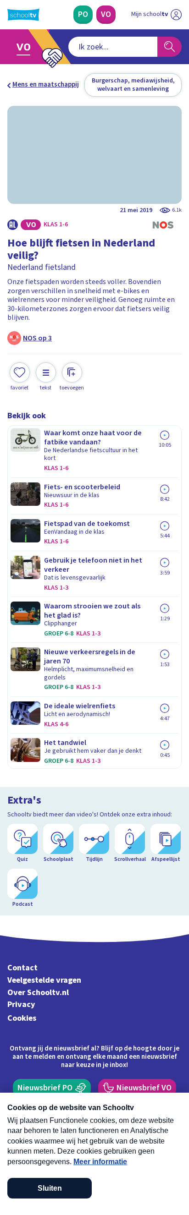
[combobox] (112, 47)
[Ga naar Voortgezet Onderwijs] (26, 46)
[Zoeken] (169, 47)
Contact (22, 968)
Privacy (21, 1004)
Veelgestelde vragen (44, 980)
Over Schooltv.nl (38, 992)
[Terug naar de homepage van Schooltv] (23, 15)
